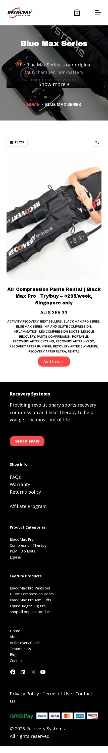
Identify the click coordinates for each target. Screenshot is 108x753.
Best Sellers (51, 321)
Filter (19, 142)
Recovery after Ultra (47, 351)
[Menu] (98, 13)
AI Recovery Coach (25, 642)
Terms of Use (57, 694)
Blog (14, 654)
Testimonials (20, 648)
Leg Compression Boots (59, 331)
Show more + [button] (54, 84)
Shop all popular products (31, 611)
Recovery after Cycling (33, 341)
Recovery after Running (30, 346)
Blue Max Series (29, 326)
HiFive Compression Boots (32, 593)
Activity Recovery (22, 321)
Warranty (20, 484)
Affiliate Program (28, 506)
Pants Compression (53, 336)
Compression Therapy (28, 545)
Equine (15, 557)
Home (15, 630)
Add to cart (54, 361)
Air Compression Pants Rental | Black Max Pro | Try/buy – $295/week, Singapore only (54, 296)
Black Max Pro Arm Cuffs (30, 600)
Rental (74, 351)
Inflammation (25, 331)
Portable (80, 336)
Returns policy (25, 492)
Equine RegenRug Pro (28, 606)
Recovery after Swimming (75, 346)
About (15, 636)
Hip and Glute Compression (67, 326)
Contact (16, 660)
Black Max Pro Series (82, 321)
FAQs (15, 477)
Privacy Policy (24, 694)
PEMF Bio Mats (22, 551)
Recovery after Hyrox (75, 341)
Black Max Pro (22, 539)
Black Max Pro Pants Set (30, 588)
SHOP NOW (27, 441)
